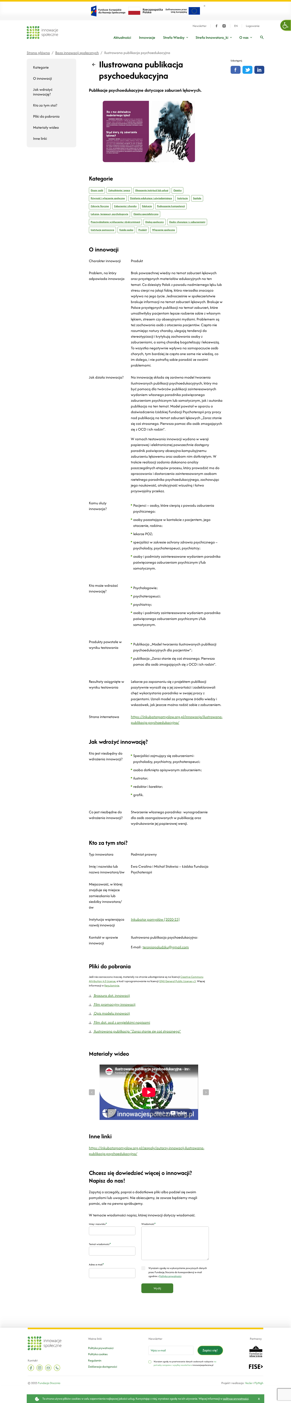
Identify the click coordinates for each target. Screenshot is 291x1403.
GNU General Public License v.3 (177, 981)
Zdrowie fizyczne (100, 206)
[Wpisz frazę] (262, 37)
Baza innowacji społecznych (77, 52)
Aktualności (122, 37)
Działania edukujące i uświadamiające (151, 198)
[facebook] (217, 26)
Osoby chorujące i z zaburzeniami (187, 222)
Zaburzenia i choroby (125, 206)
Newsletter (199, 25)
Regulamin (94, 1360)
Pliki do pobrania (46, 116)
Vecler (249, 1383)
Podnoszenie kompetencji (171, 206)
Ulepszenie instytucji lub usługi (151, 190)
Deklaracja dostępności (102, 1366)
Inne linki (40, 138)
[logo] (42, 32)
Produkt (142, 230)
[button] (285, 25)
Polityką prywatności (170, 1276)
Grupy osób (97, 190)
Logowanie (253, 25)
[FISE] (255, 1366)
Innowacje (147, 37)
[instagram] (224, 26)
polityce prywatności (235, 1398)
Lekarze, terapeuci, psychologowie (109, 214)
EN (236, 25)
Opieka (177, 190)
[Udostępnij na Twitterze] (247, 70)
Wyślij (157, 1288)
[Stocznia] (255, 1351)
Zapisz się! (210, 1350)
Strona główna (38, 52)
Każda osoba (126, 230)
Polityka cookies (98, 1354)
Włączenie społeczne (163, 230)
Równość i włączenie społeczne (108, 198)
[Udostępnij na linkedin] (259, 70)
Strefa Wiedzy (173, 37)
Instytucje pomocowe (102, 230)
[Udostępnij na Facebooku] (236, 70)
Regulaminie (111, 985)
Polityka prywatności (100, 1348)
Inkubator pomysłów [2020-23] (155, 919)
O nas (243, 37)
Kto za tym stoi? (45, 105)
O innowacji (42, 78)
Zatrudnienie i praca (119, 190)
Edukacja (147, 206)
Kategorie (41, 67)
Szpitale (197, 198)
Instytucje (182, 198)
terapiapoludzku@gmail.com (166, 947)
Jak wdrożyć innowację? (42, 92)
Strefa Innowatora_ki (212, 37)
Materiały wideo (46, 127)
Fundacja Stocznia (49, 1383)
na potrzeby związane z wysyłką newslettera (185, 1363)
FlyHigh (258, 1383)
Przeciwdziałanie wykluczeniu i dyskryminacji (115, 222)
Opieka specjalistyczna (145, 214)
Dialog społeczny (154, 222)
